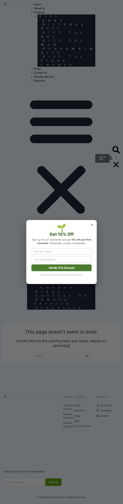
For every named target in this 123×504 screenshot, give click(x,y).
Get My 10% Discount (61, 267)
